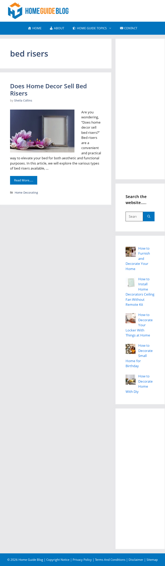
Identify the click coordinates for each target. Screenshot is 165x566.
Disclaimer (136, 560)
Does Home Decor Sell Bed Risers (48, 89)
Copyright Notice (57, 560)
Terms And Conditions (110, 560)
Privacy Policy (82, 560)
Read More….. (23, 180)
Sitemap (152, 560)
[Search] (149, 216)
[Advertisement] (140, 109)
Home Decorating (26, 192)
